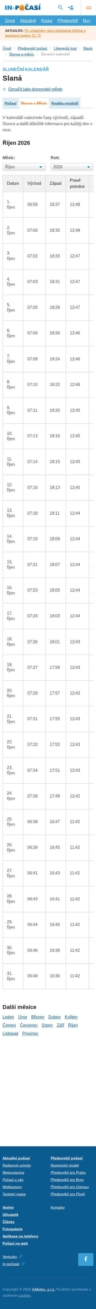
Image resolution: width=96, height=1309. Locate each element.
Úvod (10, 20)
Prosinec (30, 1033)
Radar (46, 20)
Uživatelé (10, 1214)
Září (60, 1025)
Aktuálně (28, 20)
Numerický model (65, 1165)
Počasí (10, 103)
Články (9, 1222)
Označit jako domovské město (35, 89)
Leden (8, 1017)
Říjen (73, 1025)
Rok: (55, 158)
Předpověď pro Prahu (68, 1172)
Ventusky (10, 1257)
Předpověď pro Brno (67, 1180)
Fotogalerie (13, 1229)
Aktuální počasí (16, 1158)
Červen (9, 1025)
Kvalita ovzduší (64, 103)
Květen (71, 1017)
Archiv (8, 1207)
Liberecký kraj (65, 48)
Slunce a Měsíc (34, 103)
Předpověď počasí (32, 48)
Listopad (10, 1033)
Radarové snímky (17, 1165)
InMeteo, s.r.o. (43, 1289)
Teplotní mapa (14, 1194)
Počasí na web (15, 1243)
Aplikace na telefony (20, 1236)
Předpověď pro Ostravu (70, 1187)
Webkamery (12, 1187)
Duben (54, 1017)
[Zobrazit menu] (88, 7)
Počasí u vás (13, 1180)
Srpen (47, 1025)
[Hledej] (60, 7)
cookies (24, 1295)
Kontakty (58, 1207)
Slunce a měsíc (21, 54)
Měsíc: (9, 158)
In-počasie (11, 1264)
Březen (37, 1017)
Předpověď (68, 20)
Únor (22, 1017)
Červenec (29, 1025)
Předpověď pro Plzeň (68, 1194)
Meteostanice (13, 1172)
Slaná (87, 48)
